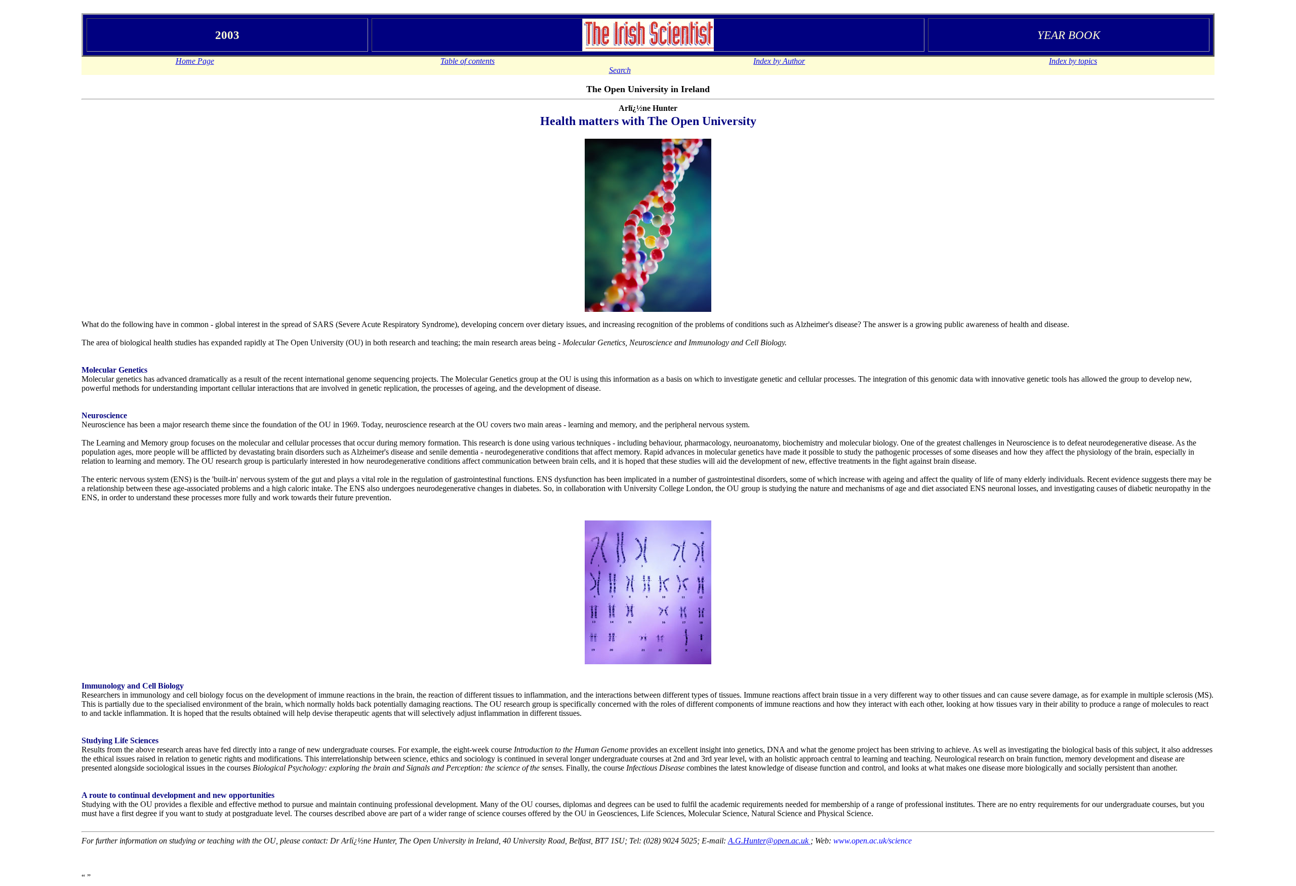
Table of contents (467, 61)
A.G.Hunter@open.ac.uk (768, 840)
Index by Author (779, 61)
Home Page (195, 61)
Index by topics (1073, 61)
